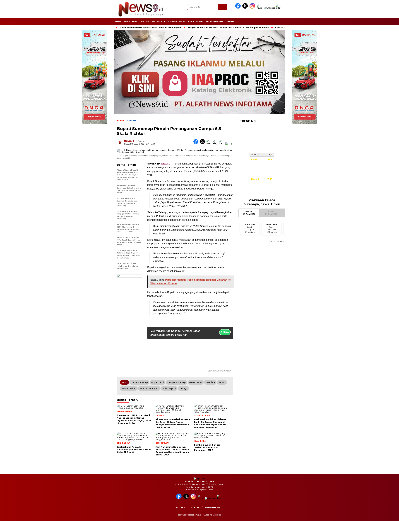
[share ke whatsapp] (209, 143)
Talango (183, 388)
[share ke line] (222, 143)
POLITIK (145, 21)
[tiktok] (279, 8)
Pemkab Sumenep (149, 388)
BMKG (282, 241)
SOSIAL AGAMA (195, 21)
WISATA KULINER (176, 21)
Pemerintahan (129, 388)
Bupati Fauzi (157, 382)
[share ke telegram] (216, 143)
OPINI (135, 21)
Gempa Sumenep (176, 382)
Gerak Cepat (195, 382)
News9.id (129, 141)
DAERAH (131, 120)
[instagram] (253, 8)
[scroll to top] (384, 516)
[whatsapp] (269, 8)
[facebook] (238, 8)
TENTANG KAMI (213, 507)
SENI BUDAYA (158, 21)
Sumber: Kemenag (261, 194)
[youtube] (260, 8)
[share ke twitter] (203, 143)
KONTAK (194, 507)
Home (118, 21)
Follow (225, 332)
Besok (271, 213)
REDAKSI (180, 507)
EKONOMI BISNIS (214, 21)
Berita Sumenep (139, 382)
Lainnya (230, 21)
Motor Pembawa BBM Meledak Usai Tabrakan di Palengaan (127, 27)
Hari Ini (249, 213)
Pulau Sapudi (169, 388)
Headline (210, 382)
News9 (222, 382)
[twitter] (245, 8)
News (126, 21)
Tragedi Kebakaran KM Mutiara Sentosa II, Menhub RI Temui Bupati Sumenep (205, 27)
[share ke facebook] (196, 143)
